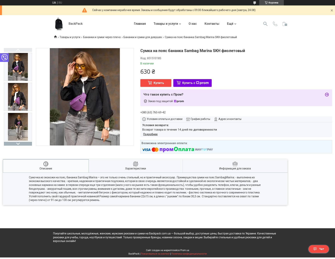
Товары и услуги (166, 24)
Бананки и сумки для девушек (142, 37)
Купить (159, 83)
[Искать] (265, 24)
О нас (193, 24)
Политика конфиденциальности (189, 253)
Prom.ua (184, 250)
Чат (321, 248)
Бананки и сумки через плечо (102, 37)
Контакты (212, 24)
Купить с (188, 83)
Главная (140, 24)
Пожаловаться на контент (155, 253)
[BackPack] (59, 24)
